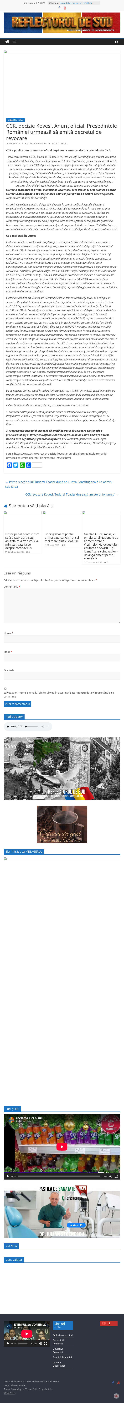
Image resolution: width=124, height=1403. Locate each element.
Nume (8, 633)
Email (8, 652)
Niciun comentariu (59, 143)
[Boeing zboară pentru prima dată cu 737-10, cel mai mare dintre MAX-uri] (62, 513)
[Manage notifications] (116, 1396)
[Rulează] (8, 1176)
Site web (9, 670)
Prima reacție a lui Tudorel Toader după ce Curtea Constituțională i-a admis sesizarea (58, 484)
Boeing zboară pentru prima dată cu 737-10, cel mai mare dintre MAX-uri (62, 537)
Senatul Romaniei (62, 1357)
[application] (62, 1146)
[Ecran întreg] (116, 1176)
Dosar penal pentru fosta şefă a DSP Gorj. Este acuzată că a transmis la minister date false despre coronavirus (22, 541)
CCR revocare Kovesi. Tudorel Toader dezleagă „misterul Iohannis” (72, 494)
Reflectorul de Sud (63, 1335)
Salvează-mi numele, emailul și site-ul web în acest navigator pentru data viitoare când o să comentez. (59, 694)
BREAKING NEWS (15, 120)
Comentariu (12, 586)
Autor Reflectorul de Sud (36, 143)
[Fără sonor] (111, 1176)
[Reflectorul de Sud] (7, 41)
